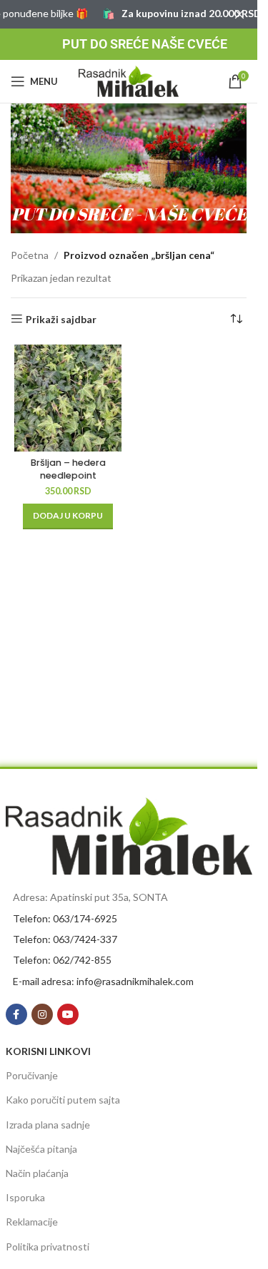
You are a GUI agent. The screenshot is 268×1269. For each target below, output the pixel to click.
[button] (68, 516)
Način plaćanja (37, 1173)
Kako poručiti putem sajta (63, 1100)
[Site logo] (129, 80)
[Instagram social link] (42, 1014)
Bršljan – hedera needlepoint (68, 469)
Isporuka (25, 1197)
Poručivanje (32, 1075)
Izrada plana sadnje (48, 1124)
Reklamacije (32, 1222)
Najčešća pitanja (41, 1149)
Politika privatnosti (47, 1246)
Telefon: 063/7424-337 (65, 939)
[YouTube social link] (68, 1014)
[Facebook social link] (16, 1014)
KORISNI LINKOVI (48, 1051)
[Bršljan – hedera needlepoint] (68, 398)
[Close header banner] (239, 14)
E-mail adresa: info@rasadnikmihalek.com (103, 981)
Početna (30, 255)
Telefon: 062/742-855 (62, 960)
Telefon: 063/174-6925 (65, 918)
